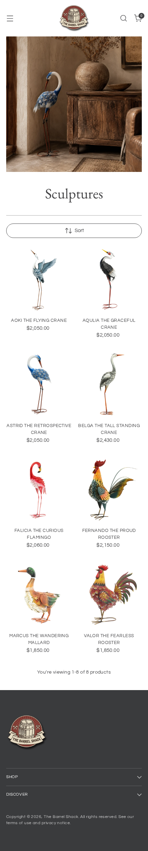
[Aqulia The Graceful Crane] (109, 279)
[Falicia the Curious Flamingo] (39, 489)
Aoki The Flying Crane (39, 320)
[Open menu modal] (10, 18)
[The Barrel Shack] (74, 18)
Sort (79, 230)
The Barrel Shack (61, 817)
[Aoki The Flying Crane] (39, 279)
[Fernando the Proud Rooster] (109, 489)
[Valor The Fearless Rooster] (109, 594)
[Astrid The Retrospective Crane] (39, 384)
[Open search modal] (123, 18)
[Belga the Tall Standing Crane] (109, 384)
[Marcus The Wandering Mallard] (39, 594)
